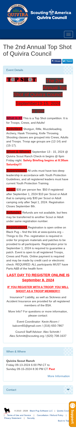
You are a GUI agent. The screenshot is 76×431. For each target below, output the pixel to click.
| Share (57, 61)
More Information (59, 376)
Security (31, 418)
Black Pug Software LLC (41, 411)
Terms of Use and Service (19, 415)
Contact (11, 389)
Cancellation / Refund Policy (50, 415)
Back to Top (64, 421)
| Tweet (68, 61)
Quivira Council (64, 411)
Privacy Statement (12, 418)
